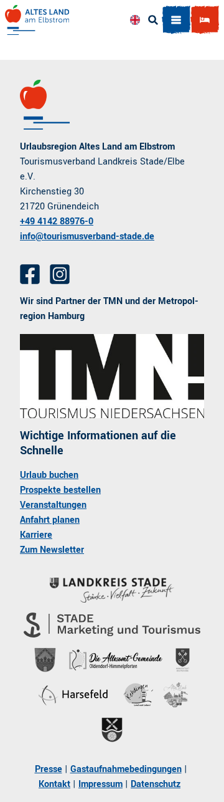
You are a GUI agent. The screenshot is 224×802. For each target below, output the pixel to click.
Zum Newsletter (52, 549)
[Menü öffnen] (176, 20)
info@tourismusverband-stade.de (87, 236)
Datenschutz (155, 784)
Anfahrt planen (50, 520)
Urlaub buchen (49, 475)
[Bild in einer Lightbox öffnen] (112, 376)
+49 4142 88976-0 (56, 221)
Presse (48, 769)
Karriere (36, 535)
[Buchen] (204, 20)
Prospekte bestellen (60, 490)
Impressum (100, 784)
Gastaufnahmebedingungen (126, 769)
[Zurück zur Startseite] (37, 20)
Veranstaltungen (53, 505)
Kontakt (54, 784)
